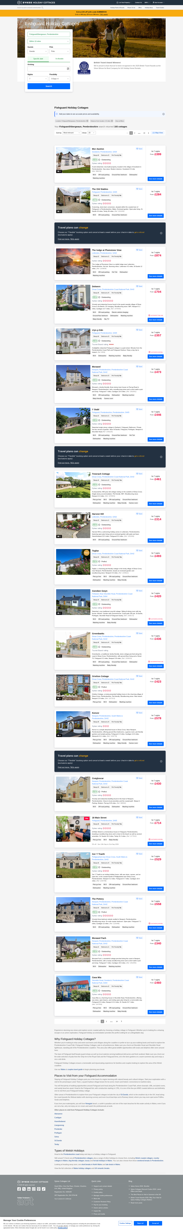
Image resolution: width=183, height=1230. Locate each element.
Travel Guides (160, 7)
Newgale (88, 1103)
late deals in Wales (113, 1164)
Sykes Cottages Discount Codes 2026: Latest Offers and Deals (146, 1190)
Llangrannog (59, 1125)
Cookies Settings (125, 1223)
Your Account (158, 2)
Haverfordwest (59, 1121)
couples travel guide (75, 1069)
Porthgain (58, 1133)
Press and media (99, 1214)
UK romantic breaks (102, 1168)
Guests (30, 47)
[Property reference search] (42, 7)
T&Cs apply (104, 14)
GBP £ (147, 2)
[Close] (161, 233)
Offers (140, 7)
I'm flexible (59, 59)
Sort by (58, 133)
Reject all (140, 1223)
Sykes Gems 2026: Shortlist (140, 1186)
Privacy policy (98, 1189)
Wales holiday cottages (82, 1168)
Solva (56, 1137)
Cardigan (57, 1117)
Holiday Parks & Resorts (117, 7)
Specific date (38, 59)
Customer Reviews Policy (102, 1201)
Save (140, 149)
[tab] (38, 59)
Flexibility (53, 74)
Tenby (56, 1144)
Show (84, 133)
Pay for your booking (100, 1205)
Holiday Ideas (149, 7)
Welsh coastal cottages (144, 1158)
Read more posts (136, 1203)
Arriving (31, 64)
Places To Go (131, 7)
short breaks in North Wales (91, 1164)
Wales (63, 1069)
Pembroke (58, 1129)
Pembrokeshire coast (71, 1154)
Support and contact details (103, 1186)
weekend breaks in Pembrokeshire (150, 1161)
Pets (51, 47)
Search (49, 86)
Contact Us (138, 2)
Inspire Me (97, 1211)
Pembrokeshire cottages (84, 1158)
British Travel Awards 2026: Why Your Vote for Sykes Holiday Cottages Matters (146, 1199)
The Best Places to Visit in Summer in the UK (146, 1194)
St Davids (124, 1095)
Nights (30, 74)
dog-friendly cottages (76, 1161)
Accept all (155, 1223)
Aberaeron (58, 1114)
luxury (87, 1161)
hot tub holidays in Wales (102, 1161)
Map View (159, 133)
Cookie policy (98, 1192)
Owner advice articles (101, 1208)
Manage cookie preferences (103, 1195)
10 (144, 133)
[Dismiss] (163, 114)
